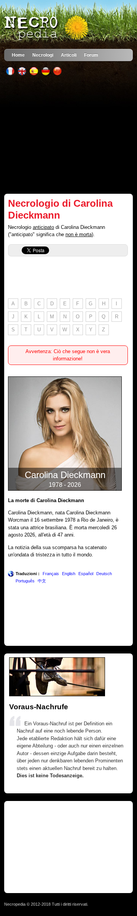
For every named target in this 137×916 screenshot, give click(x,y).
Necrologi (42, 54)
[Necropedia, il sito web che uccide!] (47, 28)
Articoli (68, 54)
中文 (42, 581)
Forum (91, 54)
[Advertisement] (68, 134)
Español (85, 573)
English (68, 573)
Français (51, 573)
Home (18, 54)
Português (25, 581)
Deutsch (104, 573)
